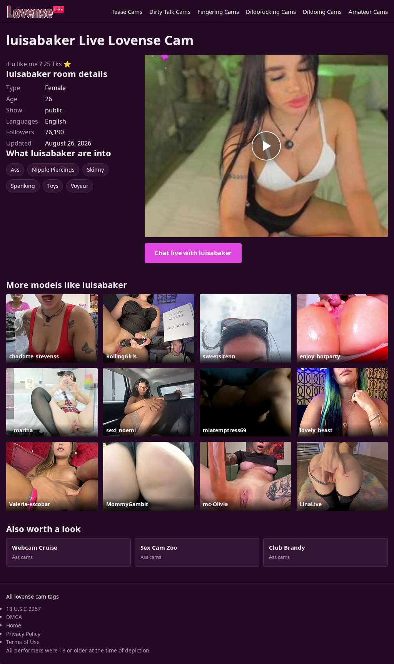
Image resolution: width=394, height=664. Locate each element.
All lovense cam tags (32, 596)
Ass (15, 169)
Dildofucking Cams (271, 11)
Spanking (23, 185)
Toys (52, 185)
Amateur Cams (368, 11)
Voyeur (79, 185)
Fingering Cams (218, 11)
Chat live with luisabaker (193, 253)
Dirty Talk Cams (169, 11)
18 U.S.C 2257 (23, 608)
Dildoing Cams (322, 11)
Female (55, 88)
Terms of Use (23, 642)
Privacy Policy (23, 633)
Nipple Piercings (53, 169)
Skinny (95, 169)
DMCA (14, 617)
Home (13, 625)
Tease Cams (127, 11)
